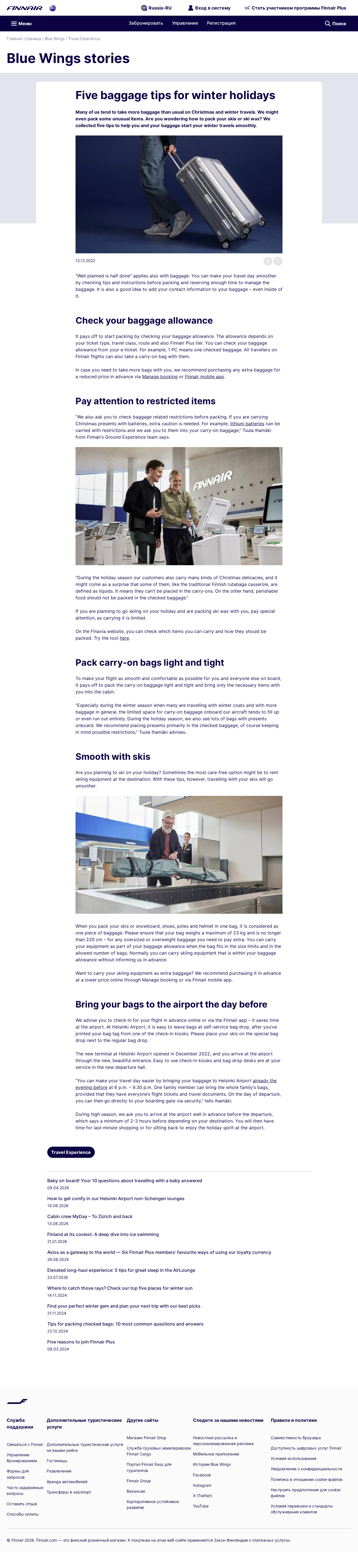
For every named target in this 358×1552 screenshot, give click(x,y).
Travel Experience (84, 38)
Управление (185, 23)
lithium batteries (247, 423)
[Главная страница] (25, 7)
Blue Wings (55, 38)
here (124, 638)
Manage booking (160, 376)
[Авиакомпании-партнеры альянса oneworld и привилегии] (52, 7)
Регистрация (221, 23)
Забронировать (146, 23)
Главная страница (24, 38)
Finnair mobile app (204, 376)
